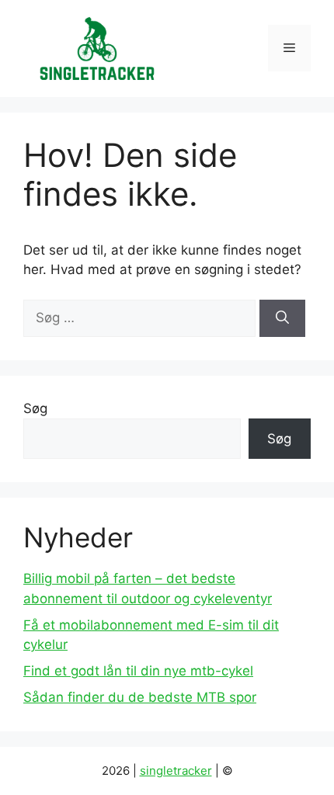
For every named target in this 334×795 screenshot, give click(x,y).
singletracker (176, 770)
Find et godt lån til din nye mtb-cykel (138, 671)
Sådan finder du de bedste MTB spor (139, 697)
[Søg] (282, 318)
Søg (35, 408)
